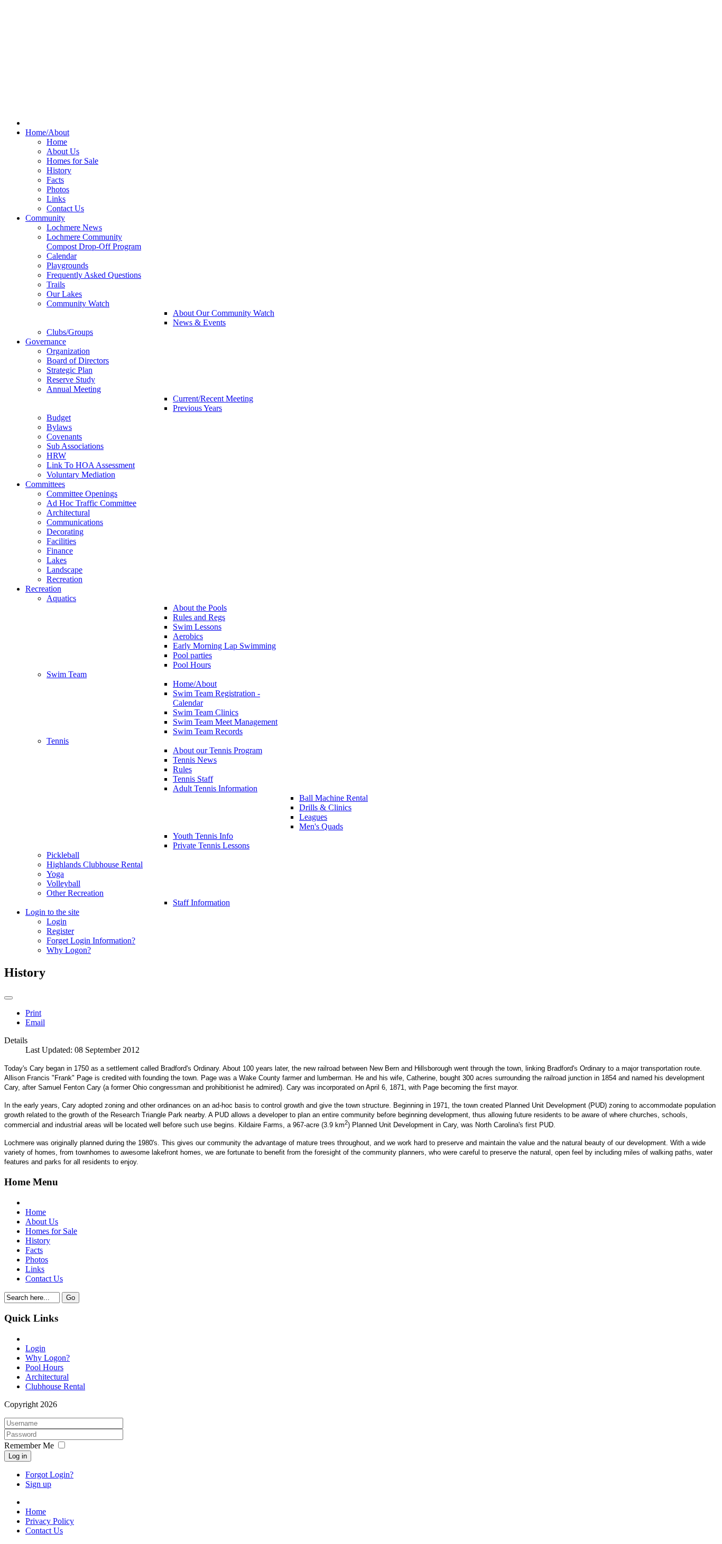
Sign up (38, 1484)
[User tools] (8, 997)
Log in (17, 1456)
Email (35, 1022)
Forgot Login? (49, 1474)
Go (70, 1298)
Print (33, 1012)
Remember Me (29, 1445)
